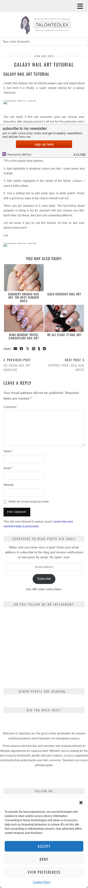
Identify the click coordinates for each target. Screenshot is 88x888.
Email (8, 468)
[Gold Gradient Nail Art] (64, 277)
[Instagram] (17, 624)
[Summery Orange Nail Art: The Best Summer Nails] (24, 277)
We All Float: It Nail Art (64, 334)
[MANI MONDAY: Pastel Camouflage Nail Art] (24, 318)
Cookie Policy (41, 882)
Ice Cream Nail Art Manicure (17, 364)
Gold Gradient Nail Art (64, 294)
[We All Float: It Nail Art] (64, 318)
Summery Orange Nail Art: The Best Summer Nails (23, 297)
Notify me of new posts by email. (28, 501)
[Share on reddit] (45, 349)
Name (8, 451)
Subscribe (44, 578)
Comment (11, 407)
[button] (81, 6)
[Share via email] (15, 349)
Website (9, 485)
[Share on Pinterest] (34, 349)
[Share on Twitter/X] (28, 349)
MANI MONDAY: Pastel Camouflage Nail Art (24, 336)
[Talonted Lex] (44, 17)
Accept (44, 846)
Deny (44, 859)
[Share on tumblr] (39, 349)
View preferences (44, 872)
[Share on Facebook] (22, 349)
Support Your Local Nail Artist (66, 364)
